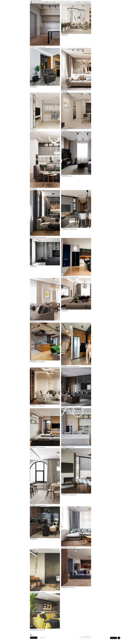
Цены (42, 2)
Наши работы (45, 2)
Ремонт (38, 2)
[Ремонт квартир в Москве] (32, 2)
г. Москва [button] (78, 2)
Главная (31, 0)
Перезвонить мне (34, 637)
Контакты (54, 2)
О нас (50, 2)
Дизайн (34, 2)
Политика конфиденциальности (86, 636)
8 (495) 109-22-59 (86, 2)
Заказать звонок (113, 637)
